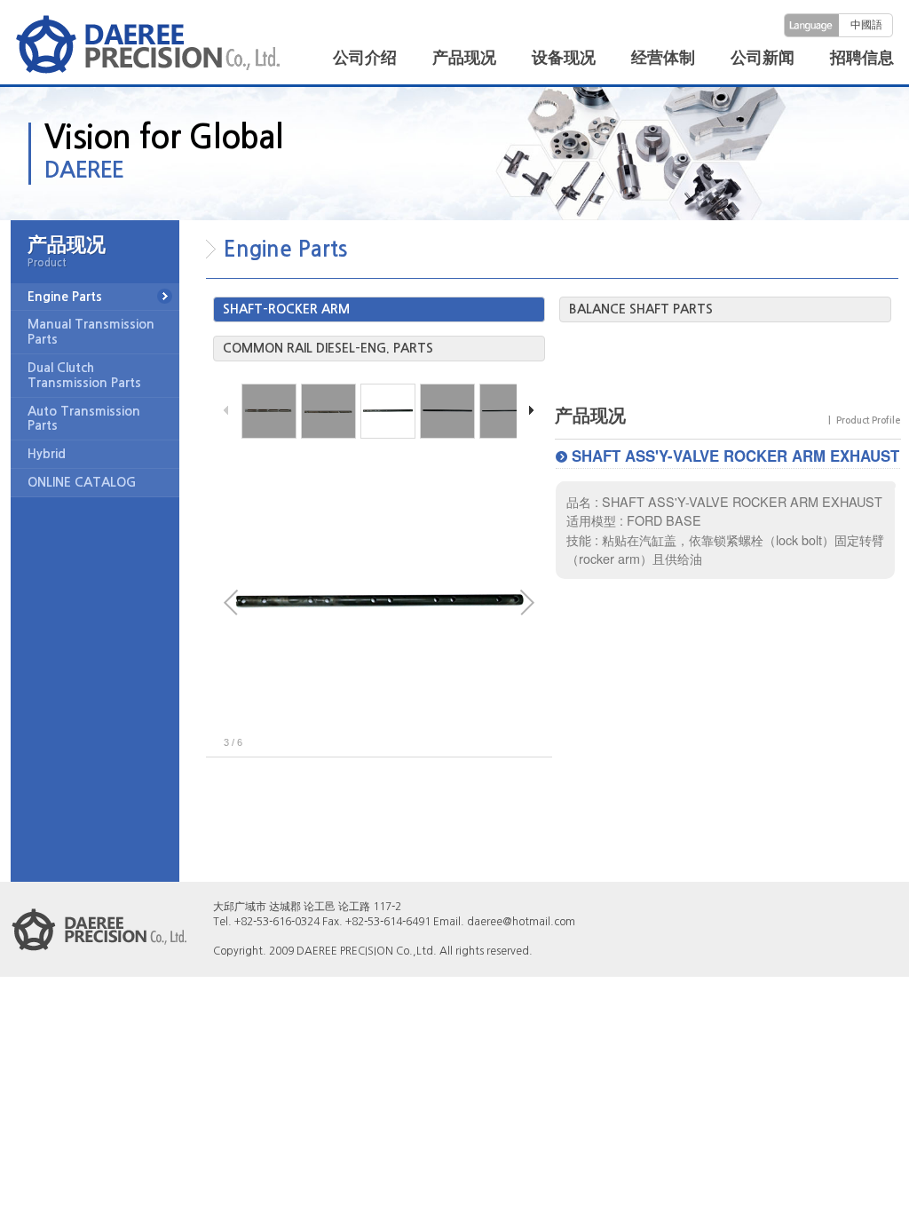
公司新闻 (762, 58)
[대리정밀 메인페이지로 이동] (148, 43)
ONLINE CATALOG (82, 482)
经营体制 (663, 58)
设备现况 (564, 58)
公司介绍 (365, 58)
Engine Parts (65, 296)
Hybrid (47, 454)
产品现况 (464, 58)
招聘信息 (862, 58)
